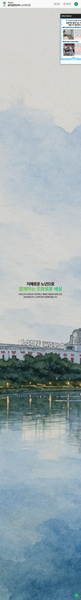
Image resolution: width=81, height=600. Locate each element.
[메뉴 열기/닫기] (76, 4)
